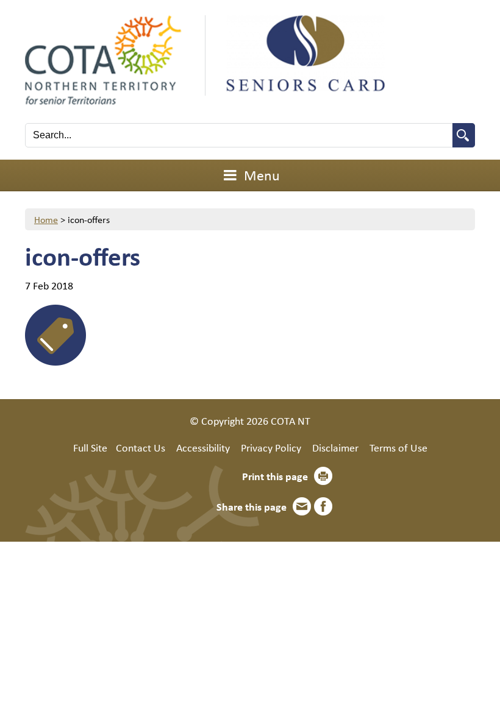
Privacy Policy (271, 447)
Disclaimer (335, 447)
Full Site (90, 447)
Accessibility (203, 447)
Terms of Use (398, 447)
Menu (260, 175)
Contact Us (140, 447)
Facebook (323, 506)
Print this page (275, 476)
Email (302, 506)
